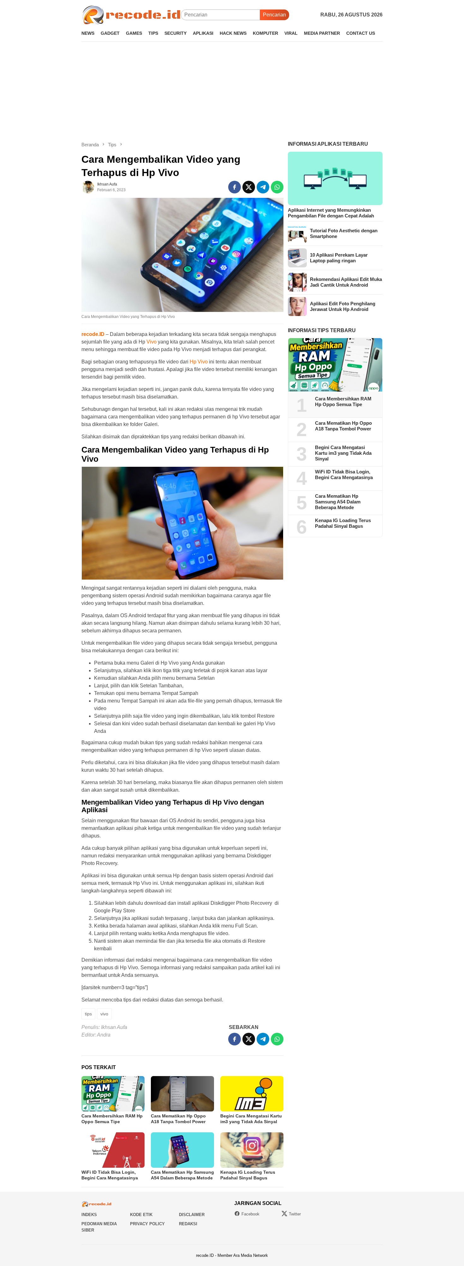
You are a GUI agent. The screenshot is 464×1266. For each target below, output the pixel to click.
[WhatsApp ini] (277, 187)
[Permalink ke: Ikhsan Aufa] (87, 187)
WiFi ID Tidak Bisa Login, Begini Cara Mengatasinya (344, 474)
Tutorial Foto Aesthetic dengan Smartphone (344, 233)
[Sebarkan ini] (234, 187)
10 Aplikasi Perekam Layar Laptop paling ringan (339, 257)
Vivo (151, 341)
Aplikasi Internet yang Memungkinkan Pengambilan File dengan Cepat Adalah (331, 212)
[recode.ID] (131, 14)
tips (88, 1013)
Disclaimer (192, 1214)
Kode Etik (141, 1214)
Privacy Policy (147, 1223)
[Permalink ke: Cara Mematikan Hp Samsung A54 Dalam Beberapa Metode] (182, 1150)
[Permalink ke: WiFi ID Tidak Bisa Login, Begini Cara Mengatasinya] (113, 1150)
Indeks (89, 1214)
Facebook (250, 1214)
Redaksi (188, 1223)
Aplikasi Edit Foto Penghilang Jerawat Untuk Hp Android (342, 306)
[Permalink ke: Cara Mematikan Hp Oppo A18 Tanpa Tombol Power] (182, 1093)
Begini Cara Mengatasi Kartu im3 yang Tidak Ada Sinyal (343, 453)
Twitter (295, 1214)
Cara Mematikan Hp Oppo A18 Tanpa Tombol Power (343, 426)
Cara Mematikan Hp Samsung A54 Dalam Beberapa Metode (337, 502)
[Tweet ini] (248, 187)
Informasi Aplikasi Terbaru (328, 144)
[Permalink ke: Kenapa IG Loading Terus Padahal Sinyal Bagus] (251, 1150)
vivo (104, 1013)
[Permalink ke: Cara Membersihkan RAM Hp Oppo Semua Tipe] (113, 1093)
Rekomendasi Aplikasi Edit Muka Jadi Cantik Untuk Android (346, 282)
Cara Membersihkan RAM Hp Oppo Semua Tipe (343, 401)
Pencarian (274, 14)
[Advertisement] (232, 91)
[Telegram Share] (263, 187)
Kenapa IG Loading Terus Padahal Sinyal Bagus (343, 523)
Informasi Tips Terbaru (322, 330)
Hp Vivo (198, 361)
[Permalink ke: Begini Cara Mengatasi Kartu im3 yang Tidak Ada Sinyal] (251, 1093)
